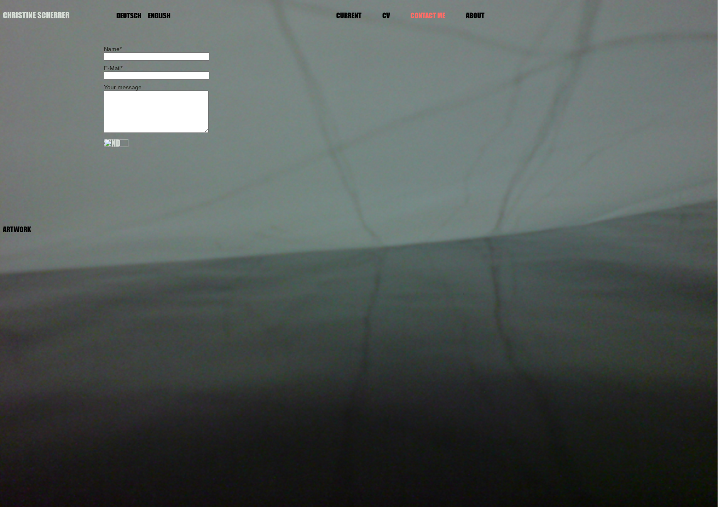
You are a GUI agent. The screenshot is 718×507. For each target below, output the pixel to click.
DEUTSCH (128, 15)
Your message (123, 87)
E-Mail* (113, 68)
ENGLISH (159, 15)
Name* (113, 49)
